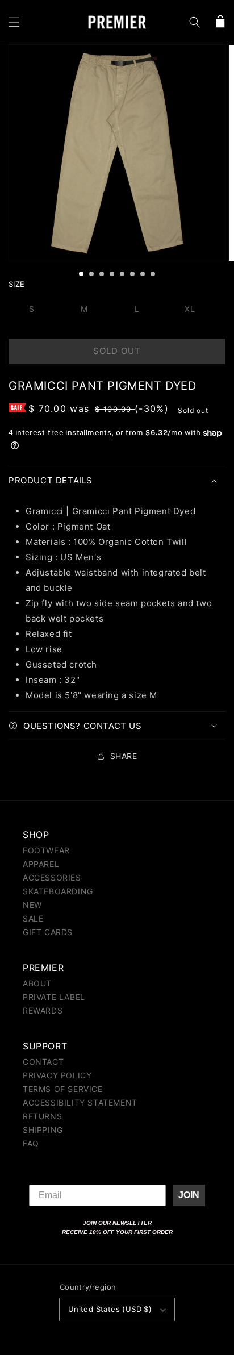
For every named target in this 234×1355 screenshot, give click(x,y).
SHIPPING (43, 1130)
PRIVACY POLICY (57, 1075)
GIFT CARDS (48, 932)
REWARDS (42, 1010)
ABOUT (37, 983)
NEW (32, 905)
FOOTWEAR (46, 850)
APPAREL (41, 864)
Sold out (117, 350)
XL (190, 309)
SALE (33, 918)
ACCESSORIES (52, 877)
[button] (14, 22)
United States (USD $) (110, 1309)
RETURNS (42, 1116)
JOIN (188, 1195)
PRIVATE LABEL (54, 997)
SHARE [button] (123, 756)
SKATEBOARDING (58, 891)
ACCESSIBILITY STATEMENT (80, 1102)
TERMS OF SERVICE (63, 1089)
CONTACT (43, 1061)
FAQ (31, 1143)
